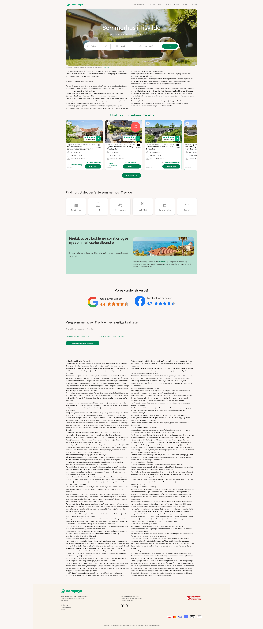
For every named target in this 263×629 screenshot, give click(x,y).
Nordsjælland (77, 86)
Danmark (76, 67)
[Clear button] (106, 46)
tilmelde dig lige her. (126, 598)
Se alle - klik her (131, 175)
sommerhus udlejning (160, 576)
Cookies (63, 609)
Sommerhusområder (155, 4)
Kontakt (176, 4)
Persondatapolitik (66, 607)
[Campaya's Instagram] (127, 605)
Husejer (185, 4)
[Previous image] (69, 145)
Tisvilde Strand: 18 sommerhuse (111, 336)
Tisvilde (106, 67)
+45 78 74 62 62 (73, 596)
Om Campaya (65, 605)
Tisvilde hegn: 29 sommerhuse (78, 336)
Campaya (69, 67)
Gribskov (99, 67)
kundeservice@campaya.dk (70, 598)
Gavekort (168, 4)
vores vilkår (162, 262)
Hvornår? (123, 46)
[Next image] (193, 145)
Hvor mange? (148, 46)
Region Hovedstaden (88, 67)
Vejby (94, 144)
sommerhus (150, 573)
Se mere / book (93, 166)
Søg (170, 46)
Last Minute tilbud (139, 4)
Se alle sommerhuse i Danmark (82, 343)
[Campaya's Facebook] (122, 605)
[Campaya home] (74, 4)
